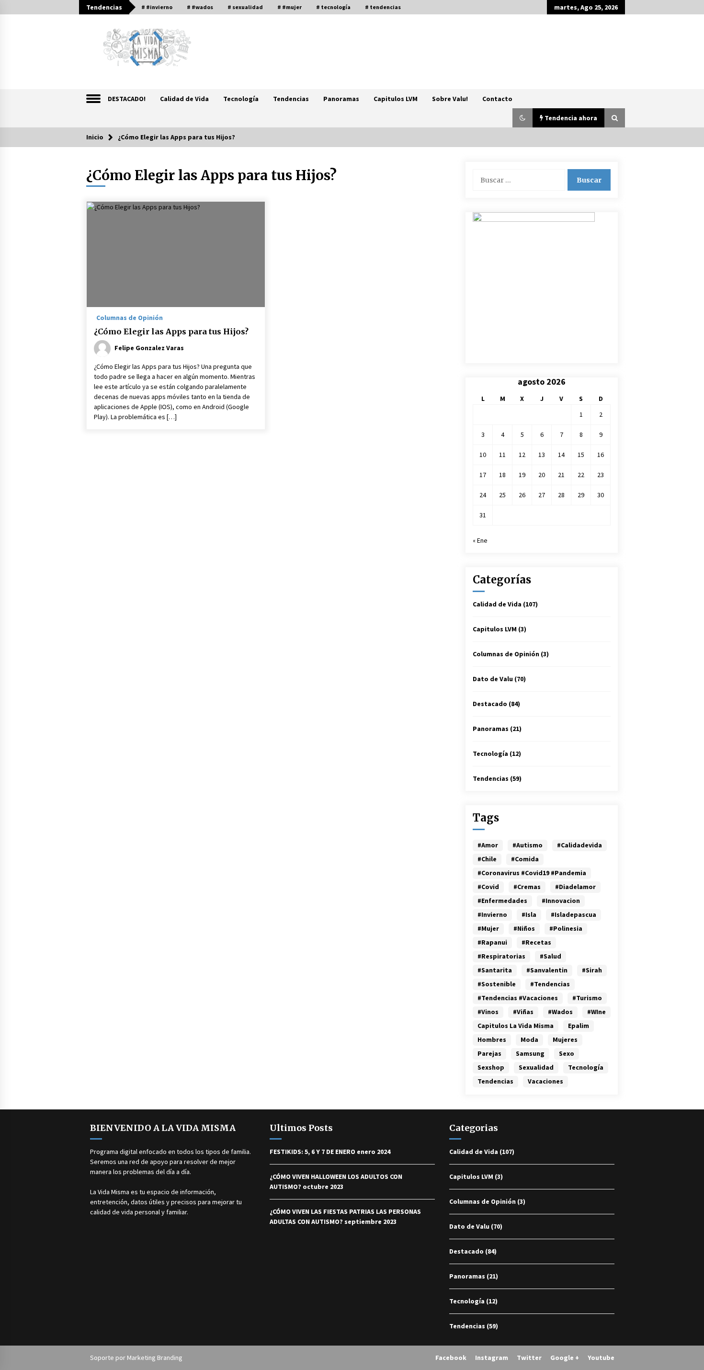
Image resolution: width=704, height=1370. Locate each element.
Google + (564, 1357)
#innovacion (561, 900)
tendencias (495, 1081)
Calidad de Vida (184, 98)
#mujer (488, 928)
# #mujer (289, 7)
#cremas (527, 886)
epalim (578, 1025)
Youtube (601, 1357)
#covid (488, 886)
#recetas (536, 942)
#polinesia (565, 928)
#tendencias (550, 984)
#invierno (492, 914)
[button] (522, 117)
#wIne (596, 1011)
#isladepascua (573, 914)
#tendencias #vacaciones (517, 997)
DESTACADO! (127, 98)
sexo (566, 1053)
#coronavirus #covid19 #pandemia (531, 872)
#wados (560, 1011)
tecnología (585, 1067)
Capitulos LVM (396, 98)
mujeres (565, 1039)
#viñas (523, 1011)
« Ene (480, 540)
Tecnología (241, 98)
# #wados (200, 7)
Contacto (497, 98)
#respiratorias (501, 956)
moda (529, 1039)
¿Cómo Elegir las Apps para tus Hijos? (171, 331)
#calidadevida (579, 845)
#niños (524, 928)
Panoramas (341, 98)
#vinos (488, 1011)
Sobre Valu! (450, 98)
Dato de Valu (493, 678)
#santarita (494, 970)
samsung (530, 1053)
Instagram (491, 1357)
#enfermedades (502, 900)
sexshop (490, 1067)
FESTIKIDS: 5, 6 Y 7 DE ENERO (312, 1151)
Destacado (490, 703)
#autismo (527, 845)
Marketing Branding (154, 1357)
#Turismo (587, 997)
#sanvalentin (547, 970)
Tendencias (291, 98)
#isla (529, 914)
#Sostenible (496, 984)
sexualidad (536, 1067)
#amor (487, 845)
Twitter (529, 1357)
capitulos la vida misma (515, 1025)
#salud (550, 956)
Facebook (450, 1357)
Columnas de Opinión (129, 317)
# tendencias (383, 7)
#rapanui (492, 942)
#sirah (592, 970)
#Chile (487, 859)
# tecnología (333, 7)
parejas (489, 1053)
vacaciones (545, 1081)
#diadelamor (575, 886)
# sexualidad (245, 7)
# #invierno (156, 7)
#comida (525, 859)
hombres (491, 1039)
